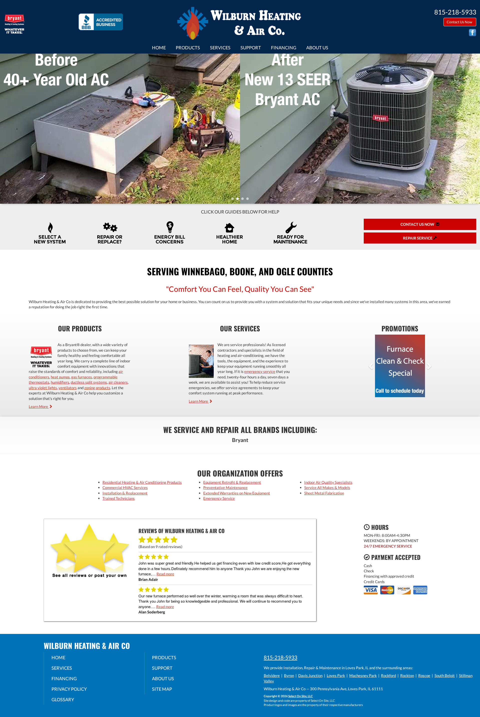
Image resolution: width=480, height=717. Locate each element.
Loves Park (336, 675)
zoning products (97, 387)
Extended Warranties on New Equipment (236, 493)
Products (188, 47)
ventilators (67, 387)
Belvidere (272, 675)
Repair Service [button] (418, 238)
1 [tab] (233, 199)
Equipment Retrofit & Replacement (232, 482)
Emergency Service (219, 498)
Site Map (162, 689)
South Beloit (444, 675)
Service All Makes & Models (327, 487)
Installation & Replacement (125, 493)
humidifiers (60, 382)
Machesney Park (363, 675)
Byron (289, 675)
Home (159, 47)
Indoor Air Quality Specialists (328, 482)
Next (474, 128)
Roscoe (424, 675)
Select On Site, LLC (300, 696)
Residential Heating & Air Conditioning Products (142, 482)
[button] (378, 366)
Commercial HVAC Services (125, 487)
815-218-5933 (280, 657)
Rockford (388, 675)
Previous (4, 128)
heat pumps (60, 377)
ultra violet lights (43, 387)
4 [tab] (248, 199)
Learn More (39, 406)
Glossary (63, 699)
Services (220, 47)
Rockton (407, 675)
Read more (165, 574)
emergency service (259, 371)
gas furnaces (81, 377)
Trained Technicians (118, 498)
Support (250, 47)
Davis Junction (310, 675)
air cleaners (118, 382)
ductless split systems (89, 382)
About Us (317, 47)
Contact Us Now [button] (460, 22)
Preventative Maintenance (225, 487)
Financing (283, 47)
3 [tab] (243, 199)
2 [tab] (238, 199)
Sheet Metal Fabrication (324, 493)
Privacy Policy (69, 689)
